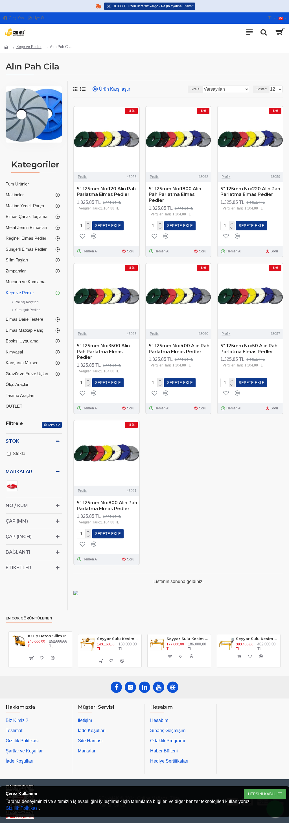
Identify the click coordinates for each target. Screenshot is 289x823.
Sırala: (195, 89)
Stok (12, 441)
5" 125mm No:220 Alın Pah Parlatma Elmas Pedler (250, 191)
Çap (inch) (19, 536)
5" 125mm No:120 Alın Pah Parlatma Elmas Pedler (106, 191)
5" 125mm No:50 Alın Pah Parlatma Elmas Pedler (248, 348)
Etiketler (18, 567)
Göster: (261, 89)
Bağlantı (18, 552)
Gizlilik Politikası (22, 808)
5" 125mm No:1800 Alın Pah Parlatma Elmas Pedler (175, 194)
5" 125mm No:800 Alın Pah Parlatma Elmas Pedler (107, 505)
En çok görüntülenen (29, 618)
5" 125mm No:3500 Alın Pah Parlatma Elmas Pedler (103, 351)
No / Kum (17, 505)
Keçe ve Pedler (28, 47)
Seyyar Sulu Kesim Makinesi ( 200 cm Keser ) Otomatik (257, 638)
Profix (82, 177)
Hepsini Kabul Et (265, 794)
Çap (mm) (17, 521)
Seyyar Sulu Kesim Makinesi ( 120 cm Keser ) (118, 638)
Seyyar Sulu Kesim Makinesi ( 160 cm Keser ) (188, 638)
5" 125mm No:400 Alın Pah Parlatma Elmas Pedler (179, 348)
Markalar (19, 471)
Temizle (54, 425)
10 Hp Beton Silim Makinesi (49, 636)
